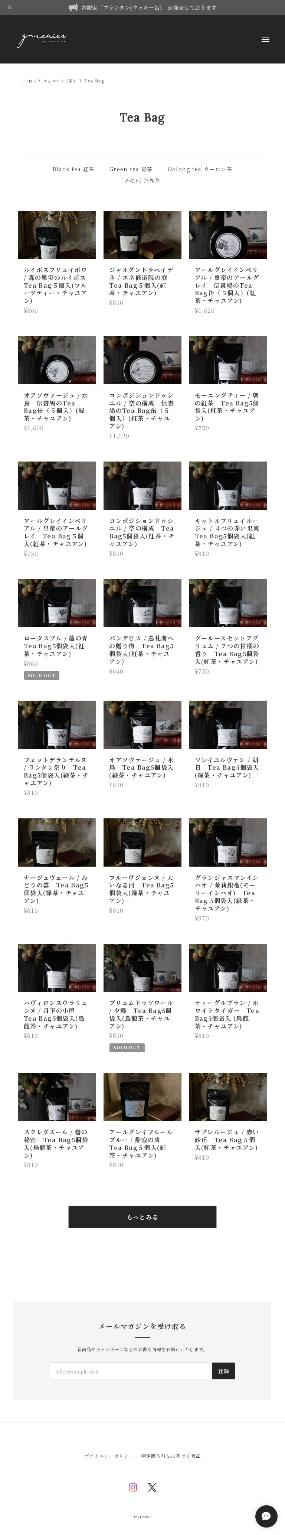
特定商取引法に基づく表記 (171, 1456)
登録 (223, 1371)
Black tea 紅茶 (74, 169)
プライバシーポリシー (109, 1456)
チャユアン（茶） (60, 80)
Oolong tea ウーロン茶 (200, 169)
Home (29, 80)
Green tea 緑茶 (131, 169)
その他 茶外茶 (142, 180)
